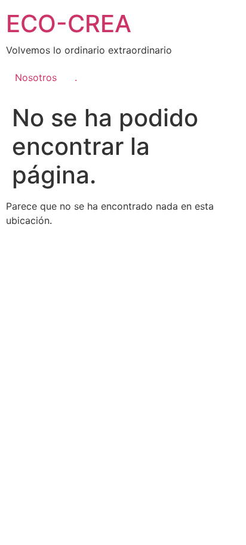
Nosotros (36, 77)
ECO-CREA (68, 23)
